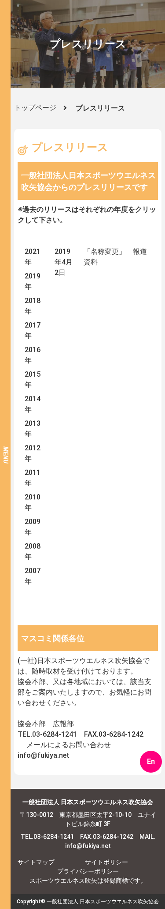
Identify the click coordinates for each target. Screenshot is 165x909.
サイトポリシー (106, 862)
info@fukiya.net (44, 755)
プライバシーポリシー (88, 871)
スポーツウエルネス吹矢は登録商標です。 (88, 880)
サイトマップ (36, 862)
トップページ (35, 107)
